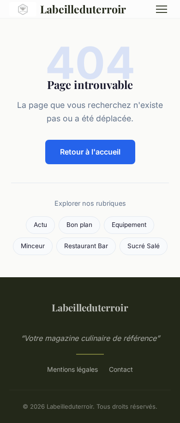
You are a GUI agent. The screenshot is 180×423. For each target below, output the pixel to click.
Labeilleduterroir (83, 9)
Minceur (33, 246)
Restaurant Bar (86, 246)
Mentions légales (72, 369)
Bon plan (79, 224)
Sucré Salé (143, 246)
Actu (40, 224)
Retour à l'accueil (90, 151)
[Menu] (161, 9)
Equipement (129, 224)
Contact (121, 369)
